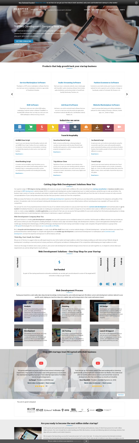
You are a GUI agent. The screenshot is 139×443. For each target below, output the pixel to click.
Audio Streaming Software (32, 83)
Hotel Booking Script (23, 161)
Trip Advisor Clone (60, 161)
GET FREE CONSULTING (23, 41)
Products (103, 10)
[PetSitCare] (106, 96)
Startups (87, 10)
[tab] (17, 271)
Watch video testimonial (36, 383)
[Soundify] (32, 74)
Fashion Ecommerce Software (69, 83)
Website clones (113, 10)
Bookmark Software (106, 83)
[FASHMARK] (69, 74)
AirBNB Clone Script (23, 140)
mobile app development (56, 199)
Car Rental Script (97, 140)
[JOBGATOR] (32, 96)
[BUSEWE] (69, 96)
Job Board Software (32, 105)
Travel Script (96, 161)
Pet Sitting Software (106, 105)
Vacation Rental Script (61, 140)
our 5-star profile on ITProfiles (50, 226)
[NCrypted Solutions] (27, 8)
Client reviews (50, 383)
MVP (93, 10)
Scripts (122, 10)
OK (86, 441)
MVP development (28, 191)
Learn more (77, 441)
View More (121, 395)
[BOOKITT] (106, 74)
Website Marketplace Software (69, 105)
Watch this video (40, 3)
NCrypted (19, 226)
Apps (97, 10)
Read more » (19, 154)
